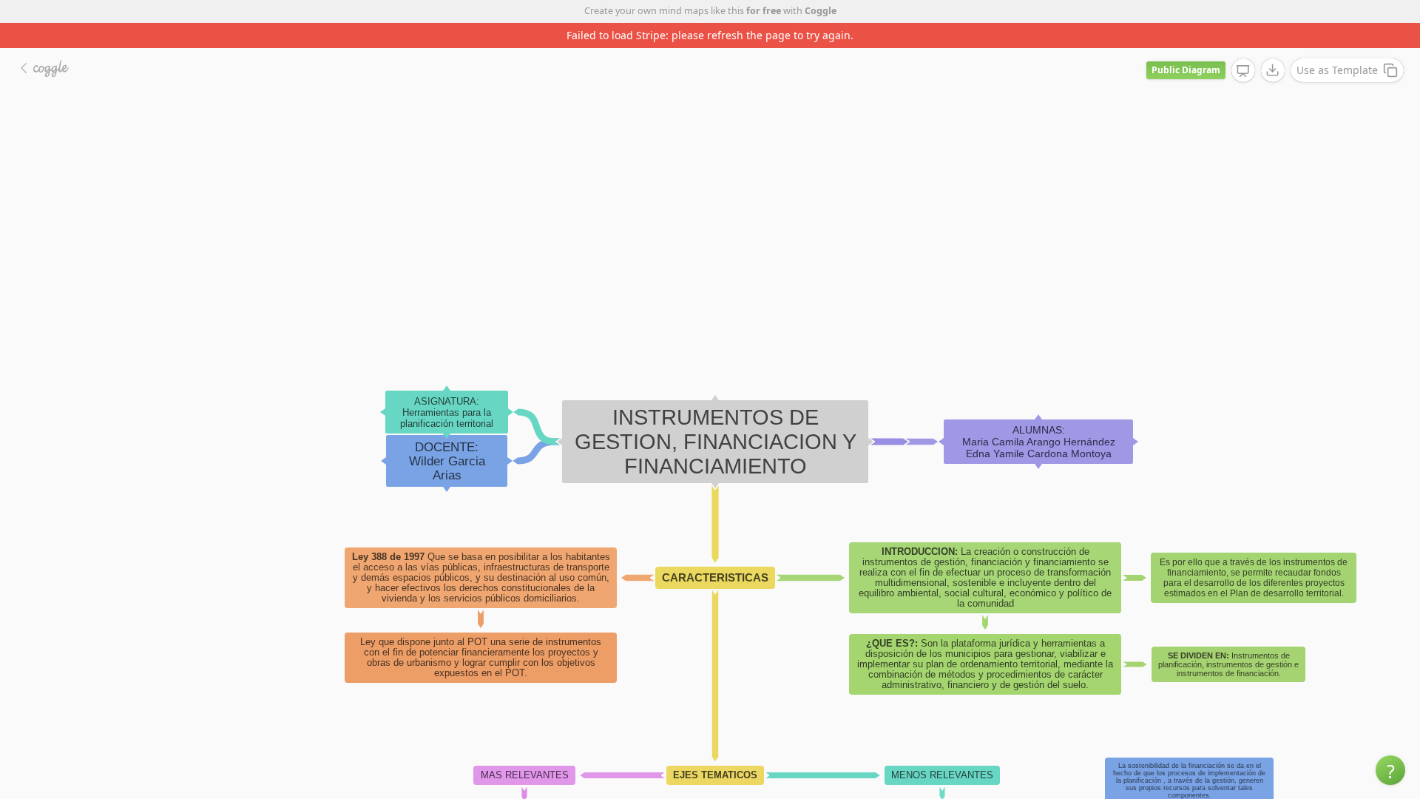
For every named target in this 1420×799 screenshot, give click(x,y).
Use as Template (1337, 70)
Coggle (820, 10)
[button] (1390, 770)
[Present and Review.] (1243, 71)
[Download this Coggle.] (1273, 70)
